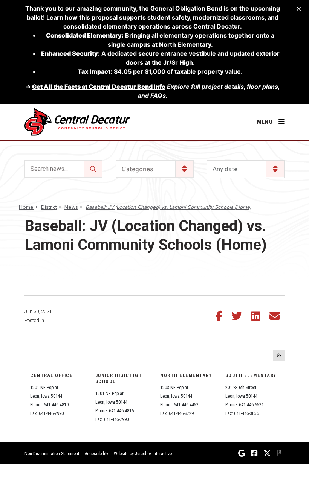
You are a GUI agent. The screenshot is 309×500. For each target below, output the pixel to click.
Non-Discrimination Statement (51, 453)
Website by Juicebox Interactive (143, 453)
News (71, 207)
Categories (137, 169)
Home (26, 207)
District (49, 207)
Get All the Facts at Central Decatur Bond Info (98, 86)
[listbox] (246, 169)
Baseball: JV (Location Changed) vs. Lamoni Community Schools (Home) (168, 207)
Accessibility (96, 453)
